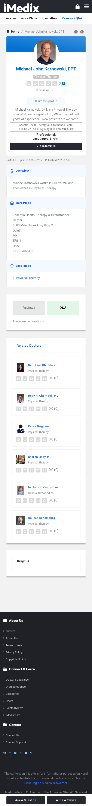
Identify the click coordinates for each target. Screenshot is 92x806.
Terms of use (14, 645)
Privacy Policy (14, 652)
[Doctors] (21, 8)
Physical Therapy (46, 76)
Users (9, 700)
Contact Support (16, 742)
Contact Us (12, 735)
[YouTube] (26, 752)
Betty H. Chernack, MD (43, 395)
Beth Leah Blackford (42, 365)
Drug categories (16, 686)
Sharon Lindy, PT (39, 457)
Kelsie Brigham (38, 426)
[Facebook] (4, 752)
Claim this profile (46, 101)
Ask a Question (25, 800)
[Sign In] (78, 6)
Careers (10, 631)
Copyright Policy (16, 659)
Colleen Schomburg (41, 518)
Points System (14, 708)
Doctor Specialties (17, 679)
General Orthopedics (40, 493)
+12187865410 (46, 146)
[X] (20, 752)
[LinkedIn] (15, 752)
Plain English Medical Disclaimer (45, 783)
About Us (12, 638)
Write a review (66, 800)
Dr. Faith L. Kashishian (43, 487)
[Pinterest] (31, 752)
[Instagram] (10, 752)
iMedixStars (13, 715)
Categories (12, 693)
